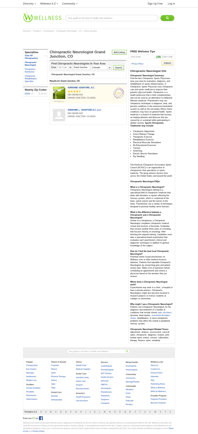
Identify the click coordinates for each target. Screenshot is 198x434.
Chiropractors (32, 365)
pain (160, 312)
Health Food (81, 365)
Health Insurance (83, 397)
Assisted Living (82, 377)
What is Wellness (158, 388)
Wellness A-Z (48, 3)
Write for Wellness (158, 391)
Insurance (80, 393)
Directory (28, 3)
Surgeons (105, 399)
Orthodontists (56, 400)
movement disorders (161, 315)
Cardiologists (106, 366)
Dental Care (56, 392)
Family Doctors (107, 377)
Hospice (79, 385)
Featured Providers (159, 399)
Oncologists (106, 388)
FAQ (152, 380)
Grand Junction (90, 31)
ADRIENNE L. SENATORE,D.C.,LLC (84, 110)
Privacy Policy (136, 64)
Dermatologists (107, 370)
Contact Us (155, 369)
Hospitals (30, 392)
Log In (171, 3)
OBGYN (104, 385)
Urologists (105, 403)
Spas (53, 384)
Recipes (129, 404)
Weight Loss (31, 380)
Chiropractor (48, 31)
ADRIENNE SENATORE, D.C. (81, 87)
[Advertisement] (79, 41)
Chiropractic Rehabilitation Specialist (31, 78)
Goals (128, 397)
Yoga (53, 388)
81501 (27, 93)
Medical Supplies (83, 369)
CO (80, 31)
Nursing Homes (82, 389)
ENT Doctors (106, 373)
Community (68, 3)
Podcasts (129, 401)
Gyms (53, 373)
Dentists (54, 396)
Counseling (131, 374)
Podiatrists (105, 396)
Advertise (155, 376)
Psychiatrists (131, 366)
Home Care (81, 381)
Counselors (131, 378)
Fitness (54, 369)
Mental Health (132, 362)
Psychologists (131, 370)
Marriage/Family (132, 382)
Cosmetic (55, 365)
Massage (30, 373)
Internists (104, 381)
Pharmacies (31, 395)
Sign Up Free (155, 3)
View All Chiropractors (31, 56)
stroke (133, 318)
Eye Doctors (31, 369)
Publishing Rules (158, 384)
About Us (154, 365)
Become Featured (158, 403)
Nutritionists (31, 376)
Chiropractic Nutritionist (30, 70)
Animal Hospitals (33, 388)
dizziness (167, 312)
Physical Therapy (58, 376)
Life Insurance (82, 401)
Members (130, 389)
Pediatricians (106, 392)
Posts (128, 393)
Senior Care (81, 374)
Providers (37, 31)
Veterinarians (31, 399)
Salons (54, 380)
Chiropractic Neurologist (66, 31)
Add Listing (119, 52)
